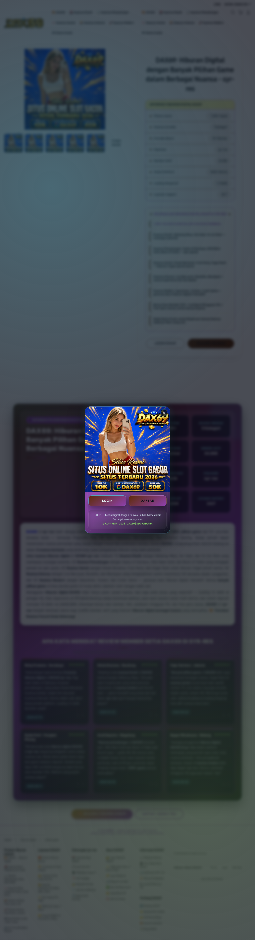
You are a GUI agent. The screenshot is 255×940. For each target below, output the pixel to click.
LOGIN (107, 501)
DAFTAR (147, 501)
